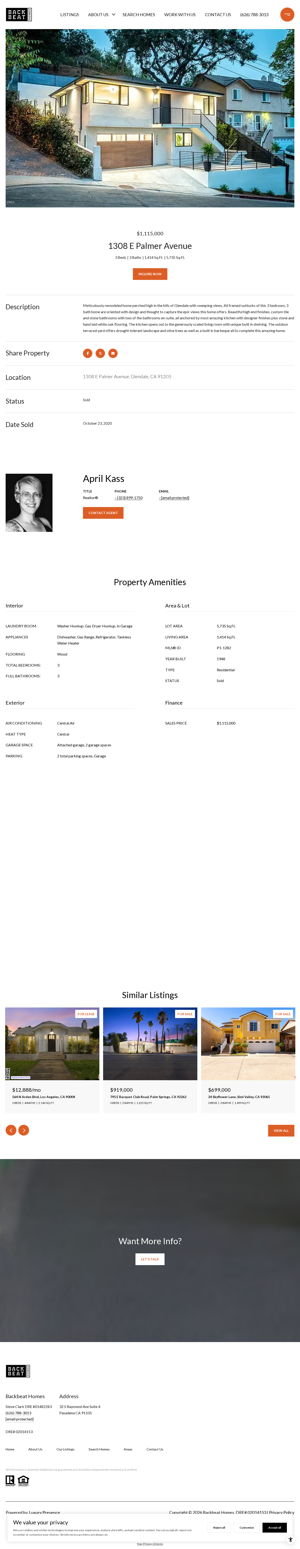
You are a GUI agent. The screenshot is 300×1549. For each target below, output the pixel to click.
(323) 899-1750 (129, 497)
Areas (128, 1449)
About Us (98, 14)
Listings (69, 14)
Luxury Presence (44, 1512)
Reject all (219, 1527)
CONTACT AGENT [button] (103, 513)
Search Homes (139, 14)
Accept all (274, 1527)
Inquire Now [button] (150, 274)
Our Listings (65, 1449)
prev (11, 1130)
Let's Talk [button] (150, 1259)
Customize (247, 1527)
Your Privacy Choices (150, 1543)
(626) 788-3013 (254, 14)
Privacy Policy (281, 1512)
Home (10, 1449)
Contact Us (154, 1449)
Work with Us (179, 14)
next (23, 1130)
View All (281, 1131)
